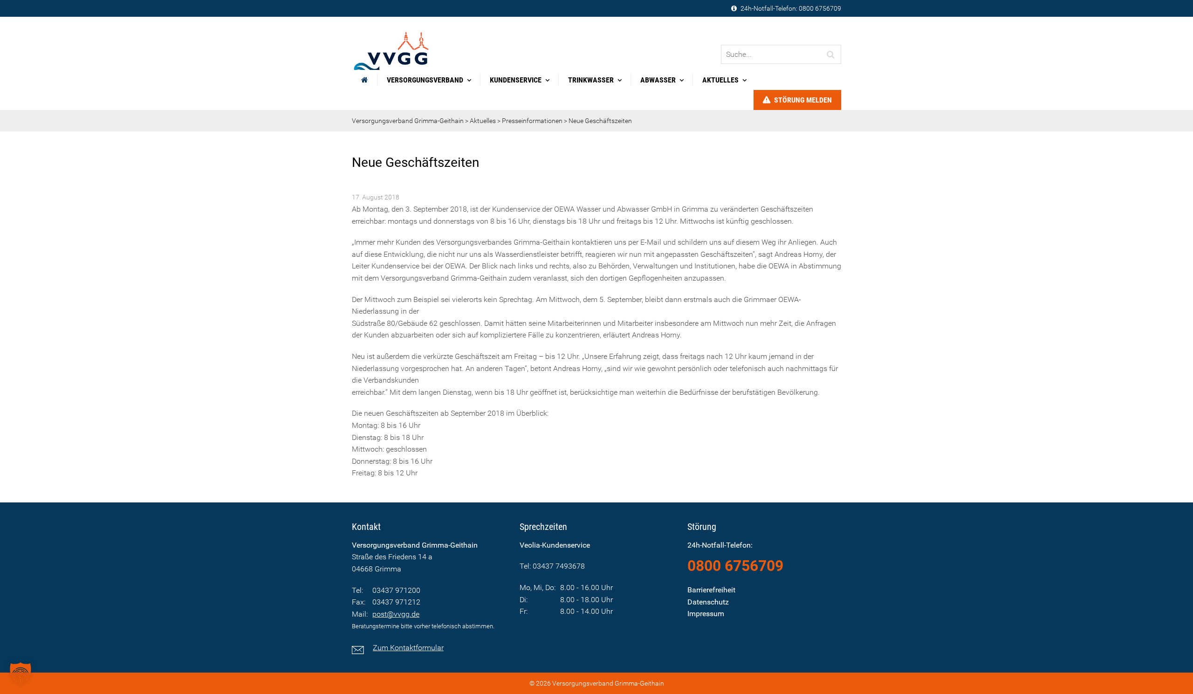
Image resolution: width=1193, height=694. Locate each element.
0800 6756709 (820, 8)
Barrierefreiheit (711, 589)
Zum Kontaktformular (408, 647)
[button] (20, 673)
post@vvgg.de (395, 614)
